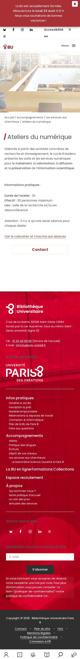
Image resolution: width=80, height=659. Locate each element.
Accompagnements (24, 435)
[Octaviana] (74, 655)
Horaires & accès (20, 403)
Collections (63, 469)
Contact (40, 249)
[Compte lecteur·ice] (6, 655)
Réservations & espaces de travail (31, 415)
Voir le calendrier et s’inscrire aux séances (35, 236)
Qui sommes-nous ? (22, 491)
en (46, 36)
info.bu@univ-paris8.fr (31, 345)
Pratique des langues (22, 445)
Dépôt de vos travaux (23, 453)
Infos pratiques (20, 398)
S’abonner (40, 569)
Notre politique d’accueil (24, 495)
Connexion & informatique (26, 420)
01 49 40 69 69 (22, 341)
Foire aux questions (21, 428)
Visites (13, 441)
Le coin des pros (19, 499)
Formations (42, 469)
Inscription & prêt (20, 407)
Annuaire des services (23, 503)
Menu (65, 45)
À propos (14, 485)
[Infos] (20, 655)
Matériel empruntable (23, 411)
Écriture (14, 449)
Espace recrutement (24, 477)
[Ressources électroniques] (33, 655)
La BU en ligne (18, 469)
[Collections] (47, 655)
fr (70, 30)
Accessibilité (53, 30)
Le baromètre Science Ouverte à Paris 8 (38, 462)
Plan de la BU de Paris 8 (24, 424)
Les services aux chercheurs (27, 458)
